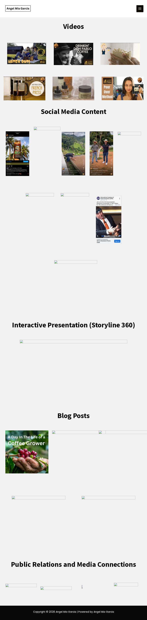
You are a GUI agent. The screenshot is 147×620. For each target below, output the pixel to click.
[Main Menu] (139, 8)
